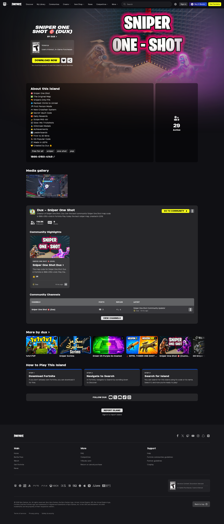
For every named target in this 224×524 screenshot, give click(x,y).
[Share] (69, 60)
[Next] (199, 346)
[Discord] (120, 397)
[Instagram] (129, 397)
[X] (115, 397)
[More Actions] (192, 211)
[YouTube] (110, 397)
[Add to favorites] (63, 60)
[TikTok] (124, 397)
